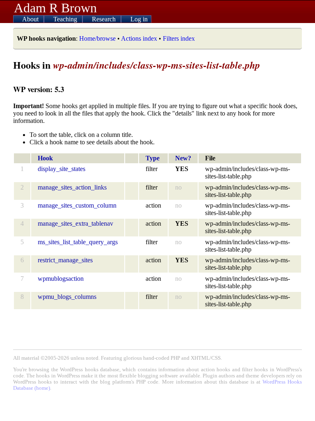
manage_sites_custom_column (77, 205)
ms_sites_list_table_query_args (78, 241)
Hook (45, 158)
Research (104, 19)
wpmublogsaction (61, 278)
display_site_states (61, 168)
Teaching (66, 19)
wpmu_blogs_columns (67, 296)
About (31, 19)
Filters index (179, 38)
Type (153, 158)
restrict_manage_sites (65, 260)
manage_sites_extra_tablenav (75, 223)
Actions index (139, 38)
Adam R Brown (55, 7)
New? (183, 158)
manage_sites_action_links (72, 187)
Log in (139, 19)
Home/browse (97, 38)
